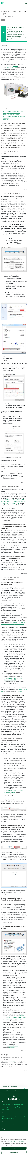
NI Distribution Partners (7, 1115)
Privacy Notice (12, 1141)
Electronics (11, 1106)
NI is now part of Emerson (7, 1124)
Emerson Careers (22, 1124)
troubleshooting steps (12, 1046)
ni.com (5, 569)
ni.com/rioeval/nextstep (9, 1061)
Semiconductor (18, 1107)
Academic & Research (7, 1104)
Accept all (14, 1148)
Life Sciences (11, 1107)
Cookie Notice (22, 1141)
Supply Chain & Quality (14, 1126)
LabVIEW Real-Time (12, 67)
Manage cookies (14, 1152)
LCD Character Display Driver (12, 499)
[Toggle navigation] (7, 2)
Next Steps (6, 119)
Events (21, 1126)
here (16, 478)
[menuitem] (21, 3)
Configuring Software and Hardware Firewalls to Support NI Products (15, 1017)
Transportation (6, 1109)
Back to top (24, 189)
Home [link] (1, 7)
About (15, 1124)
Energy (16, 1106)
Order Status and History (19, 1115)
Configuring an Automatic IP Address (13, 111)
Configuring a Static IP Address (11, 113)
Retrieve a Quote (6, 1116)
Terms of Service (15, 1116)
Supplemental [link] (23, 7)
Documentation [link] (14, 7)
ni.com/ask (20, 691)
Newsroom (5, 1126)
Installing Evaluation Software (11, 114)
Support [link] (6, 7)
